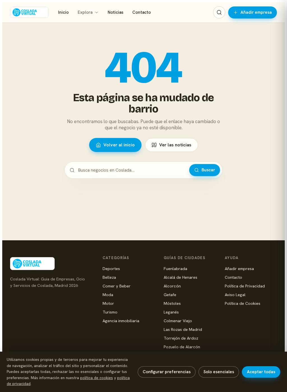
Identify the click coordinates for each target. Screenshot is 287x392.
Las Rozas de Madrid (183, 329)
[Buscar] (219, 12)
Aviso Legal (235, 294)
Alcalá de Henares (180, 277)
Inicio (63, 12)
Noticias (115, 12)
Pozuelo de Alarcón (182, 346)
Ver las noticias (175, 145)
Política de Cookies (242, 303)
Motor (108, 303)
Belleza (109, 277)
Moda (108, 294)
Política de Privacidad (245, 286)
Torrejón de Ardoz (181, 338)
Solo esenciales (218, 372)
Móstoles (172, 303)
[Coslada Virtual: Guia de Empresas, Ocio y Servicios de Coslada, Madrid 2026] (29, 12)
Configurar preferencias (167, 372)
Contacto (141, 12)
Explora (85, 12)
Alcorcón (172, 286)
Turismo (110, 312)
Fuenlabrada (175, 268)
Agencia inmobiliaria (121, 320)
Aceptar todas (261, 372)
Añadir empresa (256, 12)
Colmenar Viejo (178, 320)
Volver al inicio (119, 145)
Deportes (111, 268)
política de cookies (96, 377)
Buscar (208, 170)
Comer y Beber (117, 286)
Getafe (170, 294)
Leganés (171, 312)
